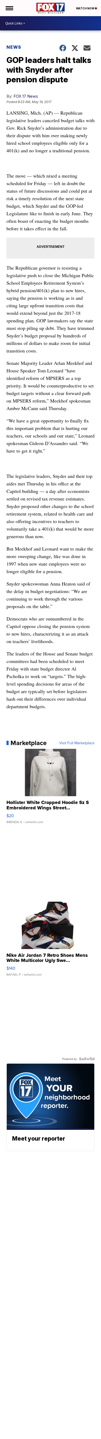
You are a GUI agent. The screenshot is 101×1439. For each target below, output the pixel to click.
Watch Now (85, 8)
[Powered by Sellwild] (87, 1059)
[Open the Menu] (9, 8)
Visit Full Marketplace (77, 743)
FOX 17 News (25, 96)
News (13, 47)
